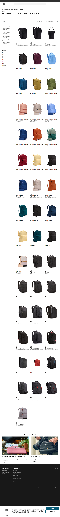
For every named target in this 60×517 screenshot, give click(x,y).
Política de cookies (43, 487)
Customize (51, 511)
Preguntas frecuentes (5, 470)
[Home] (8, 4)
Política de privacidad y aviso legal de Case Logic (32, 487)
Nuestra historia (15, 470)
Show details (14, 515)
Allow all (52, 508)
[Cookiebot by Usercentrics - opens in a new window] (6, 515)
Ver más (6, 463)
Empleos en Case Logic (16, 475)
